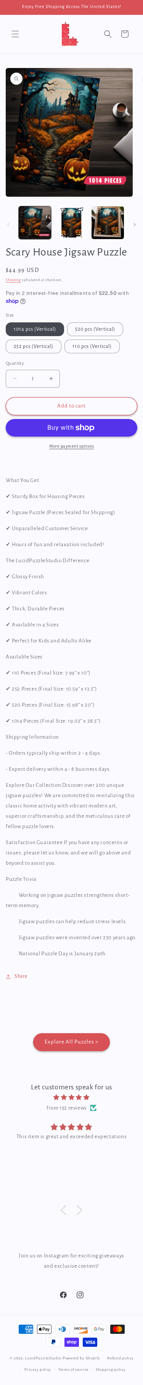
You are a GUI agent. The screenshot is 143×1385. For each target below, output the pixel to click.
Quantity (15, 363)
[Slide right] (134, 224)
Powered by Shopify (81, 1358)
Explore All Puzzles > (71, 1042)
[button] (15, 34)
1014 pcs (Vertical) (35, 329)
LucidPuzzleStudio (43, 1358)
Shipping (13, 280)
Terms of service (73, 1369)
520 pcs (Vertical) (95, 329)
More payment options (71, 446)
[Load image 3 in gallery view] (108, 222)
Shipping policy (111, 1369)
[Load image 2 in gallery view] (71, 222)
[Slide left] (8, 224)
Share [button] (20, 976)
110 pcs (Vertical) (92, 346)
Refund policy (120, 1358)
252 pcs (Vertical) (33, 346)
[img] (71, 1097)
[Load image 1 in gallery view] (35, 222)
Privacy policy (37, 1369)
